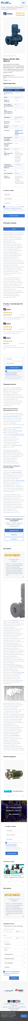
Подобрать (14, 534)
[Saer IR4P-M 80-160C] (14, 774)
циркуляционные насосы (18, 434)
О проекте (5, 1007)
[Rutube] (14, 1002)
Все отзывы (6, 305)
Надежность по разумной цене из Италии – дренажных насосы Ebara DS (14, 876)
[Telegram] (19, 1002)
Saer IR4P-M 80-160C (18, 791)
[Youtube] (16, 1002)
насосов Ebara (20, 287)
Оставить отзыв (20, 15)
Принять (24, 1016)
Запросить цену (14, 530)
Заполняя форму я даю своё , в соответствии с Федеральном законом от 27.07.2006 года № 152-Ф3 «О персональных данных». (14, 209)
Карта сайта (11, 1007)
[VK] (11, 1002)
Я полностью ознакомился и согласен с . (11, 973)
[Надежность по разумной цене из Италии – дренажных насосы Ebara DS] (14, 869)
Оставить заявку (11, 853)
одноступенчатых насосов (10, 416)
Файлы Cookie (13, 1010)
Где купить (14, 539)
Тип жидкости (6, 947)
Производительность (8, 929)
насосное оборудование (16, 666)
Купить (14, 229)
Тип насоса (6, 941)
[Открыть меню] (23, 3)
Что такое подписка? (9, 1003)
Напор (4, 935)
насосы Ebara (15, 620)
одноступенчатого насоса (10, 451)
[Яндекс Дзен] (9, 1002)
